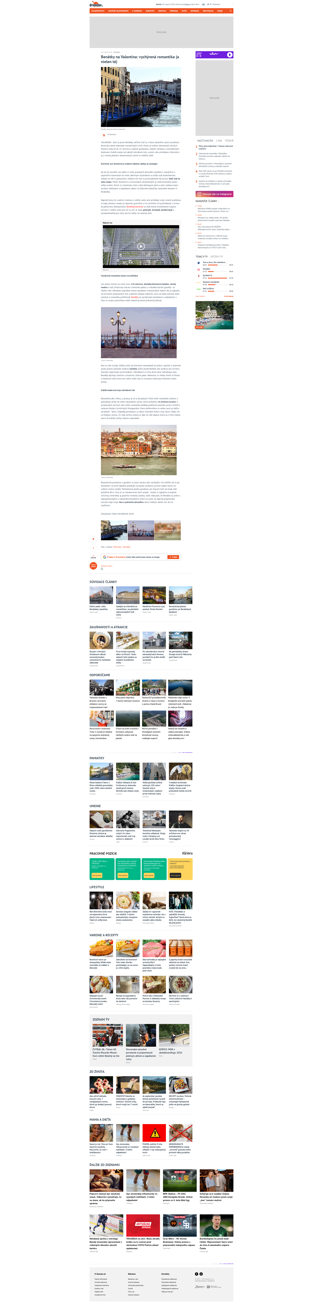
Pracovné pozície (103, 853)
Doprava (195, 11)
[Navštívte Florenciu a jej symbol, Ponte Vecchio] (154, 595)
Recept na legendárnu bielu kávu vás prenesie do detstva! (126, 998)
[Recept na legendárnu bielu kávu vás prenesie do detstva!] (128, 984)
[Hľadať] (230, 10)
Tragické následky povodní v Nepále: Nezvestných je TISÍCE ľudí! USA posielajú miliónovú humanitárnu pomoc (215, 246)
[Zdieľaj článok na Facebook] (93, 548)
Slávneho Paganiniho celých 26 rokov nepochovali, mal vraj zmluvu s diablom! (125, 834)
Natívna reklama (133, 1295)
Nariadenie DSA (100, 1295)
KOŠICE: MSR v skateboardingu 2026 (170, 1051)
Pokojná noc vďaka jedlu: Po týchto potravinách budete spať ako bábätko (214, 219)
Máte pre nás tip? (167, 1292)
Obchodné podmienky (135, 1285)
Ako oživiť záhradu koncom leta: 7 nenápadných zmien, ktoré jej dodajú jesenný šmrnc (100, 1102)
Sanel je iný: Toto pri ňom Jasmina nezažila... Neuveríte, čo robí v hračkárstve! (101, 1148)
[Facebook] (196, 1274)
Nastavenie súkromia (102, 1285)
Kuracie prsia (94, 1007)
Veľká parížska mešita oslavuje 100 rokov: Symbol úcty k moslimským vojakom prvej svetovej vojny (152, 788)
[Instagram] (201, 1274)
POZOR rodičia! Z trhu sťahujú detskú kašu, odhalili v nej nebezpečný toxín (154, 1148)
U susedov (137, 11)
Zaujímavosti (97, 11)
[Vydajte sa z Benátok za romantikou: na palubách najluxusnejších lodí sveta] (128, 595)
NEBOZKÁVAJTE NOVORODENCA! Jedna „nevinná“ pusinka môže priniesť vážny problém (180, 1148)
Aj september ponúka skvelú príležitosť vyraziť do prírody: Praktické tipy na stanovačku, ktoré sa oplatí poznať (154, 1102)
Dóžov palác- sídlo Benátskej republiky (99, 608)
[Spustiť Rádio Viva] (214, 53)
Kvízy (184, 11)
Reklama (132, 1274)
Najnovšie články (207, 201)
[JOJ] (198, 269)
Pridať (174, 557)
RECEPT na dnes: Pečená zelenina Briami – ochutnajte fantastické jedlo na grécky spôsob (180, 1100)
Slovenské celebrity (175, 926)
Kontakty (165, 1274)
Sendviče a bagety (148, 1004)
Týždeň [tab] (229, 140)
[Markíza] (198, 263)
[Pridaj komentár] (93, 539)
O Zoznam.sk (100, 1274)
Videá (220, 11)
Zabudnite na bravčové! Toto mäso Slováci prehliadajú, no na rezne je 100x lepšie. (127, 963)
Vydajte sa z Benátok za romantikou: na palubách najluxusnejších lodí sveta (127, 610)
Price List (131, 1292)
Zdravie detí (146, 1155)
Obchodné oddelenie (169, 1282)
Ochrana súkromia (101, 1282)
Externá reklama (133, 1282)
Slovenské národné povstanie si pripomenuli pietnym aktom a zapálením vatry (141, 1054)
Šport (160, 1056)
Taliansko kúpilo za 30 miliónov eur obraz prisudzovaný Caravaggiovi (179, 834)
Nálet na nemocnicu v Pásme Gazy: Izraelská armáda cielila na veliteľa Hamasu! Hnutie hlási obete (213, 237)
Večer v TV (217, 256)
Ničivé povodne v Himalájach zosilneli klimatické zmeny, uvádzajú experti (215, 164)
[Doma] (198, 283)
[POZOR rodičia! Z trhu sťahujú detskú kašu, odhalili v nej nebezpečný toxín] (154, 1133)
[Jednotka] (198, 276)
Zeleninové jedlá (174, 1004)
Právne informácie (101, 1279)
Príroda (174, 11)
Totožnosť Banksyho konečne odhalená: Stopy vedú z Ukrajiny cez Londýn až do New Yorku (154, 834)
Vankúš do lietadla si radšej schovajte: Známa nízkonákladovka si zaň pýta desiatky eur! (215, 184)
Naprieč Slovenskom (118, 11)
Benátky (126, 547)
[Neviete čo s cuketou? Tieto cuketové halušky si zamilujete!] (180, 984)
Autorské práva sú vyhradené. (205, 1281)
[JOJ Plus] (198, 289)
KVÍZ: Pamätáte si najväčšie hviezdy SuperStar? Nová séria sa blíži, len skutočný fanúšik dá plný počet (180, 917)
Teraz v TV (202, 256)
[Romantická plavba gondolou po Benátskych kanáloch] (180, 595)
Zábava (92, 923)
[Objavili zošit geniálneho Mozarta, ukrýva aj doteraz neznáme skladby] (101, 819)
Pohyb (118, 1107)
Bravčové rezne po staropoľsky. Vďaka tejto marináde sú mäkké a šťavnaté (100, 963)
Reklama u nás (133, 1279)
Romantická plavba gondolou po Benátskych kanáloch (180, 609)
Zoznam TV (101, 1019)
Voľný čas (146, 1110)
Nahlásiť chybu (106, 566)
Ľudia (117, 842)
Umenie (92, 839)
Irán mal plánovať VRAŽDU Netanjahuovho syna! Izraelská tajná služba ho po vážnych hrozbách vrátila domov (214, 228)
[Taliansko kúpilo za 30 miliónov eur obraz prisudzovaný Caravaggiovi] (180, 819)
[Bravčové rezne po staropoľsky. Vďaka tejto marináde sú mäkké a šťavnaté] (101, 948)
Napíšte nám (99, 1292)
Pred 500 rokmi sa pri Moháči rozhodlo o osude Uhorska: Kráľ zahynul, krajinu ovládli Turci (215, 174)
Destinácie (208, 11)
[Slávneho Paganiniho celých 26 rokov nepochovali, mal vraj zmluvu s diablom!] (128, 819)
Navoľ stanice (200, 296)
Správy (128, 1062)
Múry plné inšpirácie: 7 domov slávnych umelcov (216, 147)
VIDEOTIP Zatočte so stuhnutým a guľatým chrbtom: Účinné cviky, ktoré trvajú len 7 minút (127, 1100)
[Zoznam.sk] (201, 1287)
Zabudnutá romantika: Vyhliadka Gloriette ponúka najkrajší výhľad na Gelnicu (214, 156)
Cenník (130, 1288)
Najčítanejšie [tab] (205, 140)
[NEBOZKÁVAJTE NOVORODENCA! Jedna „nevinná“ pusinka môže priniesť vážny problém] (180, 1133)
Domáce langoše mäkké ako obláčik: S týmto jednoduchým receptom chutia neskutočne (127, 915)
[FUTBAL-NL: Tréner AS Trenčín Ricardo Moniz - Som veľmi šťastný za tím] (108, 1035)
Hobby (92, 1110)
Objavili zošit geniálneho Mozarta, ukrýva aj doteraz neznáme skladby (101, 833)
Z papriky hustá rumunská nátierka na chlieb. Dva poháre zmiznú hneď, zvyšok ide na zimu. (180, 963)
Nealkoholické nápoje (123, 1004)
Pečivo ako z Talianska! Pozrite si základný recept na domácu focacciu (154, 998)
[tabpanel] (214, 166)
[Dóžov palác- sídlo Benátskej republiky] (101, 595)
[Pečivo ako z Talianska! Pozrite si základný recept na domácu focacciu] (154, 984)
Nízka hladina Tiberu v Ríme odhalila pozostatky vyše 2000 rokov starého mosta (101, 786)
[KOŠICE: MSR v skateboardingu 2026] (174, 1035)
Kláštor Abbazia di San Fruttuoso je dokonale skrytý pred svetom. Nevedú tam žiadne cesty (127, 786)
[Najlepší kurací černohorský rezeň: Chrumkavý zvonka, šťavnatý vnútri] (101, 984)
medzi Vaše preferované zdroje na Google (133, 557)
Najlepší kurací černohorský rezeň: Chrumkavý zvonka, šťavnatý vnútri (98, 999)
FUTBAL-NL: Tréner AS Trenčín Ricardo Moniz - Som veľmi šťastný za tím (106, 1053)
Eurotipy (150, 11)
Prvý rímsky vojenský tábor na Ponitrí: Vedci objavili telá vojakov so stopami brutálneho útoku (126, 657)
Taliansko (117, 547)
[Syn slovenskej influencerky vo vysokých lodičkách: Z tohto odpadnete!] (128, 1133)
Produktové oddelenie (169, 1279)
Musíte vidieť (94, 612)
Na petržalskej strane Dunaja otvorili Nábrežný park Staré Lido (180, 654)
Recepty (118, 923)
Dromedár (116, 52)
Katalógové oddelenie (169, 1285)
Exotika (162, 11)
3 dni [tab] (219, 140)
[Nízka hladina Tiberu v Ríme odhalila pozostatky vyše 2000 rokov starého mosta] (101, 771)
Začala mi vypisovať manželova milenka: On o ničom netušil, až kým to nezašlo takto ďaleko (154, 915)
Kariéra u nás (99, 1288)
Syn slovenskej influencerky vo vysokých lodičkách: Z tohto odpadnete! (127, 1148)
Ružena (187, 4)
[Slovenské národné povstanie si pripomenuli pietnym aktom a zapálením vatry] (141, 1035)
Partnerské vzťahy (148, 923)
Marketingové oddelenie (170, 1288)
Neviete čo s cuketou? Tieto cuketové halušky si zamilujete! (180, 998)
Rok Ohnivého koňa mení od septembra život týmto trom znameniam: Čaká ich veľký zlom (101, 915)
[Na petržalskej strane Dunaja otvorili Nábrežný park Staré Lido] (180, 640)
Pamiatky (93, 794)
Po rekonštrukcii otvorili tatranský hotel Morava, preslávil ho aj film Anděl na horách (154, 655)
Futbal (95, 1059)
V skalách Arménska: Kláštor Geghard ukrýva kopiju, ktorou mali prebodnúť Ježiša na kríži (180, 786)
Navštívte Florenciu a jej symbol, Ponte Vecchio (154, 608)
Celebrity (92, 1155)
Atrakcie (118, 618)
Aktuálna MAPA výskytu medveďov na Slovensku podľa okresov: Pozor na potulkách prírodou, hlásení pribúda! (214, 210)
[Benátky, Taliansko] (114, 530)
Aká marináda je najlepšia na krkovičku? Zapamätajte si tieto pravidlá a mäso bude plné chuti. (154, 965)
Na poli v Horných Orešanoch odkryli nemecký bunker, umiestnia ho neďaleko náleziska (100, 657)
